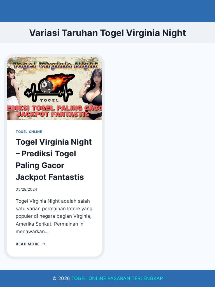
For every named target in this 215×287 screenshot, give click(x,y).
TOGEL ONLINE (29, 132)
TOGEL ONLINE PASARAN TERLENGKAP (117, 278)
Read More (31, 244)
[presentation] (54, 88)
